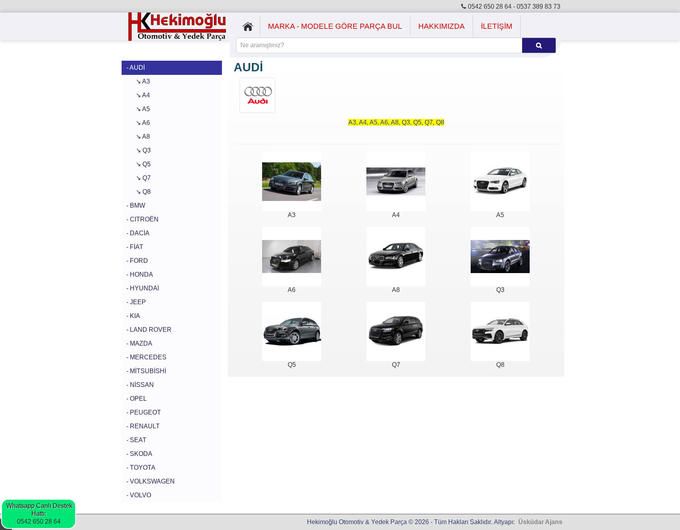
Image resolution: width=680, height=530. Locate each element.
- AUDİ (135, 67)
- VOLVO (138, 495)
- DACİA (138, 233)
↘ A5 (138, 109)
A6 (292, 289)
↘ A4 (138, 95)
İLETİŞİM (496, 26)
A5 (500, 215)
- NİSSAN (140, 384)
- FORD (137, 260)
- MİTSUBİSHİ (146, 371)
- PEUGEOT (143, 412)
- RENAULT (143, 426)
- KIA (133, 315)
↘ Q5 (138, 164)
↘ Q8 (138, 191)
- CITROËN (142, 219)
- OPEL (136, 398)
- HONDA (139, 274)
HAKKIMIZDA (441, 26)
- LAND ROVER (149, 329)
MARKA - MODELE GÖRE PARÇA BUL (335, 26)
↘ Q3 (138, 150)
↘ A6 (138, 122)
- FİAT (134, 247)
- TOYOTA (140, 467)
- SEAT (136, 440)
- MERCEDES (146, 357)
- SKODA (139, 453)
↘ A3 (138, 81)
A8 (396, 289)
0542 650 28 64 (39, 521)
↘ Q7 (138, 178)
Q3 (500, 289)
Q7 (396, 364)
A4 (396, 215)
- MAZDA (139, 343)
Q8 (500, 364)
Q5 (292, 364)
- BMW (135, 205)
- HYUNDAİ (142, 288)
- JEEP (136, 302)
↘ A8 (138, 136)
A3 (292, 215)
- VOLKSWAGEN (150, 481)
